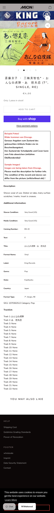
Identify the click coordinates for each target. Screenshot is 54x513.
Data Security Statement (15, 463)
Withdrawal (27, 506)
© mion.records (27, 481)
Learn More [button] (11, 500)
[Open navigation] (4, 7)
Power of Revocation (13, 437)
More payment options (27, 125)
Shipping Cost (10, 427)
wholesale (8, 453)
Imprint (7, 458)
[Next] (35, 70)
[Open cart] (50, 7)
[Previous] (18, 70)
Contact (7, 467)
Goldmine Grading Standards (17, 432)
